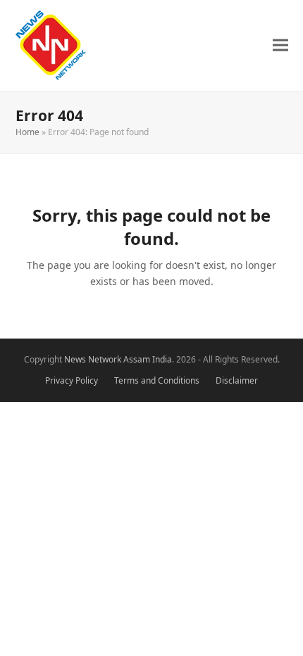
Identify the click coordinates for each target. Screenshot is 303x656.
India (162, 359)
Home (27, 132)
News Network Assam (107, 359)
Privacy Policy (71, 380)
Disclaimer (237, 380)
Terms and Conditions (156, 380)
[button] (280, 45)
